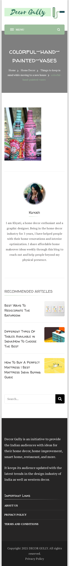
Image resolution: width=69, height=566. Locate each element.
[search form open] (58, 29)
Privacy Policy (15, 514)
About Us (11, 505)
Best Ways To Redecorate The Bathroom (17, 310)
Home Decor (28, 70)
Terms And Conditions (21, 524)
